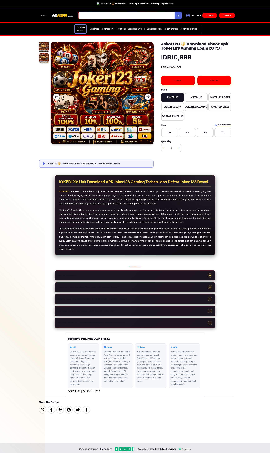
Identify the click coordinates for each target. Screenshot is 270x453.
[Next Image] (148, 96)
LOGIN (209, 15)
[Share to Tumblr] (86, 409)
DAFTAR (227, 15)
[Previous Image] (56, 96)
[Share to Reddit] (77, 409)
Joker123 (63, 191)
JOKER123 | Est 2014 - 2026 (84, 391)
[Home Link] (62, 15)
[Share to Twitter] (42, 409)
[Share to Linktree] (60, 409)
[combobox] (127, 15)
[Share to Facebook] (51, 409)
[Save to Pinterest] (69, 409)
